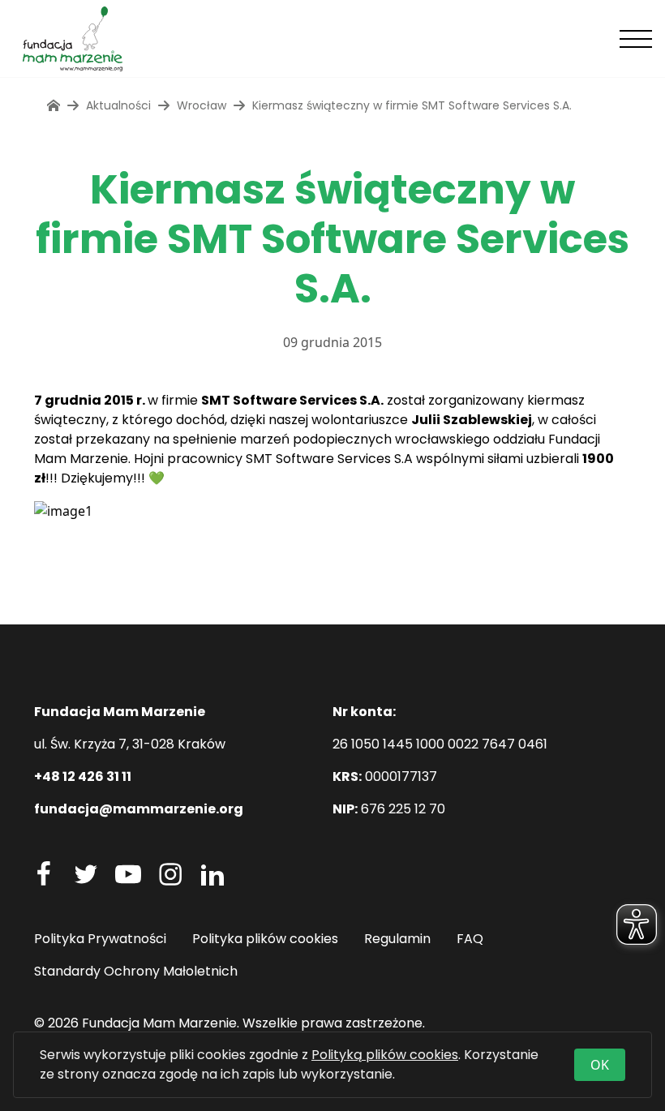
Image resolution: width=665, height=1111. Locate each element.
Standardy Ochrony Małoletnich (136, 971)
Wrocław (201, 105)
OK (599, 1065)
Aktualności (118, 105)
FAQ (470, 938)
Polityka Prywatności (100, 938)
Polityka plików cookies (265, 938)
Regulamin (397, 938)
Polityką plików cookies (384, 1054)
